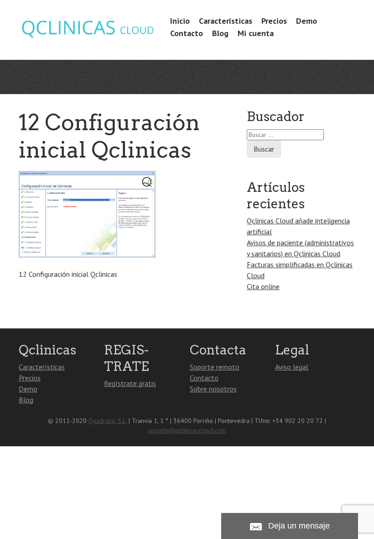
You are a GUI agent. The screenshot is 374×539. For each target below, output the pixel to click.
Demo (306, 21)
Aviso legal (291, 366)
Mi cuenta (256, 33)
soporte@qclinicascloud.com (187, 430)
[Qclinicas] (87, 35)
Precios (274, 21)
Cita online (263, 286)
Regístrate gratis (130, 383)
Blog (220, 33)
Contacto (186, 33)
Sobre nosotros (213, 388)
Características (225, 21)
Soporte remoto (214, 366)
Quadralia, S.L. (107, 421)
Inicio (180, 21)
